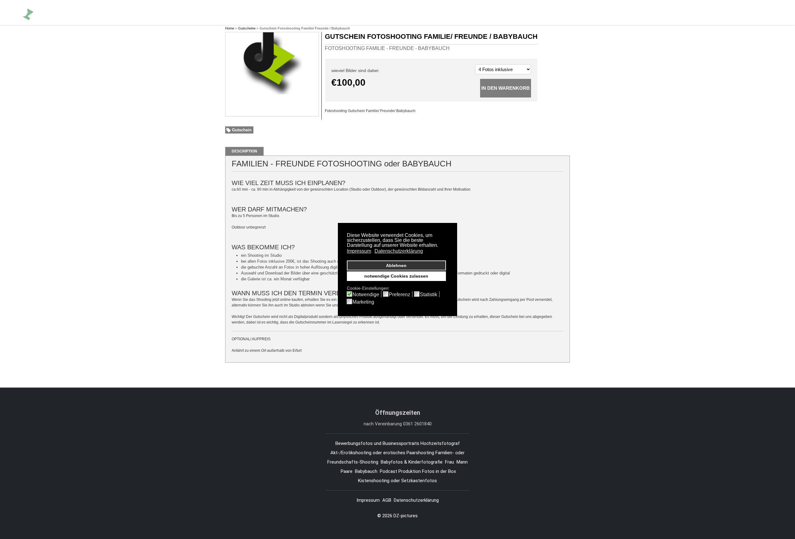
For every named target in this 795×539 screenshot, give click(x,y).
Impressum (368, 500)
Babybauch (366, 471)
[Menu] (773, 12)
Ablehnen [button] (396, 265)
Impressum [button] (359, 251)
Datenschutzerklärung (416, 500)
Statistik (428, 294)
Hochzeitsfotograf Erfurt (426, 12)
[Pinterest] (750, 12)
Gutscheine (247, 28)
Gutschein (242, 130)
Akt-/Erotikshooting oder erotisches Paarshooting (382, 452)
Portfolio (316, 12)
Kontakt (496, 12)
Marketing (363, 302)
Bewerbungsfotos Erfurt (365, 12)
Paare (346, 471)
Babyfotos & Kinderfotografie (412, 462)
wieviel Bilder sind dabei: (355, 70)
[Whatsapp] (761, 12)
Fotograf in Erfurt (274, 12)
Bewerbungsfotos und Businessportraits (377, 443)
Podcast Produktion (400, 471)
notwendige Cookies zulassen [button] (396, 276)
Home (229, 28)
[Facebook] (739, 12)
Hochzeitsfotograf (440, 443)
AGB (386, 500)
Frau (449, 462)
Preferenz (399, 294)
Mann (462, 462)
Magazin (470, 12)
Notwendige (365, 294)
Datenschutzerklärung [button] (399, 251)
